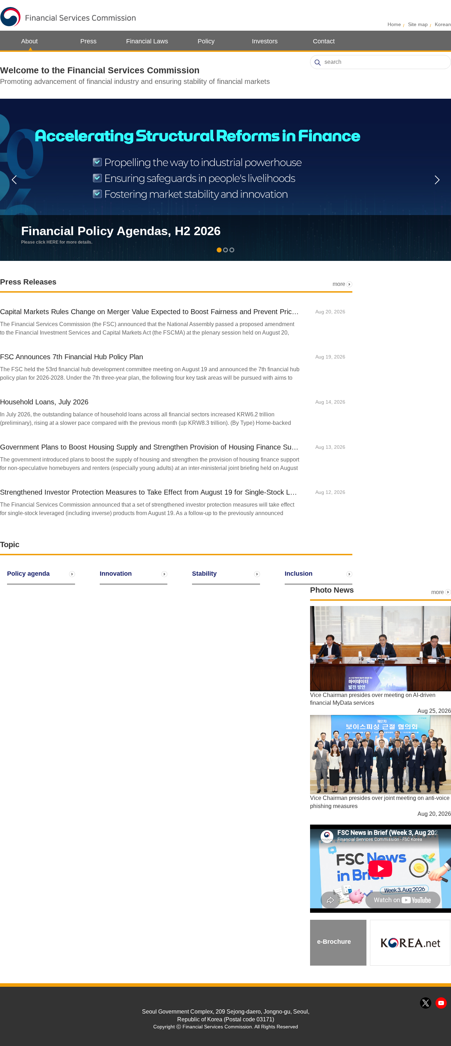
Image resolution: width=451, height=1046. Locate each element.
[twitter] (426, 1003)
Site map (418, 24)
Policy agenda (28, 573)
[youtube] (441, 1003)
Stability (204, 573)
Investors (265, 41)
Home (394, 24)
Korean (443, 24)
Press (88, 41)
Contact (324, 41)
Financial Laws (147, 41)
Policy (206, 41)
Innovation (116, 573)
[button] (219, 251)
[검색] (317, 62)
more (339, 284)
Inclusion (299, 573)
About (29, 41)
